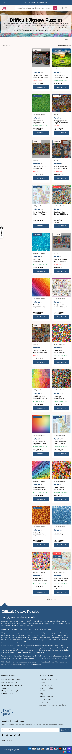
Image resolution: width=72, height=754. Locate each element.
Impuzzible (5, 629)
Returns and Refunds (9, 682)
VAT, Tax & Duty (45, 699)
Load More (50, 599)
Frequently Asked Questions (11, 685)
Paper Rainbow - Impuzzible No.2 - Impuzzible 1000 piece (39, 488)
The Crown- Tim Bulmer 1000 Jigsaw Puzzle (61, 306)
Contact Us (5, 688)
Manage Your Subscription (10, 691)
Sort (66, 39)
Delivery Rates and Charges (11, 679)
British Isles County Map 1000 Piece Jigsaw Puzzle (40, 213)
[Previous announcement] (4, 2)
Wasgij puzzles (46, 662)
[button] (66, 8)
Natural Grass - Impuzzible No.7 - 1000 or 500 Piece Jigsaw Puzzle (39, 122)
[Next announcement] (68, 2)
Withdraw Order (7, 694)
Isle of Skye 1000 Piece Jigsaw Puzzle (61, 76)
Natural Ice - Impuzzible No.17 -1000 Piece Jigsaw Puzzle (60, 534)
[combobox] (34, 8)
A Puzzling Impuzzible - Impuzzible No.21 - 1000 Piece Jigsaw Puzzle (60, 397)
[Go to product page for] (41, 57)
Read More (55, 30)
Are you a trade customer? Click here (53, 705)
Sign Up (64, 730)
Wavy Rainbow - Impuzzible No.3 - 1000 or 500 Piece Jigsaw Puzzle (39, 306)
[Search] (55, 8)
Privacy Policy (44, 702)
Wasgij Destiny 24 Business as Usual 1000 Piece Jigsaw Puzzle (60, 167)
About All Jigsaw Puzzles (48, 679)
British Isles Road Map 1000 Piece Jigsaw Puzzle (60, 443)
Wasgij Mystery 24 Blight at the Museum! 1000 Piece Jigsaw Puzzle (40, 167)
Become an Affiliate (46, 688)
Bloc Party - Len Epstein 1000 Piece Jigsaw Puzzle (60, 213)
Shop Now (40, 87)
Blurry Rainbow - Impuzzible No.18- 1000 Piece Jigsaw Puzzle (40, 443)
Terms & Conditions (46, 696)
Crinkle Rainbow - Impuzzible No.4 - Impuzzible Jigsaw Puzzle (40, 397)
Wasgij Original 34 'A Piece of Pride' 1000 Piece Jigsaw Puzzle (40, 76)
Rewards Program (46, 685)
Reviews (42, 682)
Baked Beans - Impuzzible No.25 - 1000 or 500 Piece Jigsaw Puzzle (40, 534)
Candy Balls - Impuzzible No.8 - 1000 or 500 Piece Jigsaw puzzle (60, 351)
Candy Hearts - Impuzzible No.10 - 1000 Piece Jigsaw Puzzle (40, 579)
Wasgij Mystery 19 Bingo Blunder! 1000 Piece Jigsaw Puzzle (61, 122)
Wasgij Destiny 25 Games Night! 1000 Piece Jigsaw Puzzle (40, 351)
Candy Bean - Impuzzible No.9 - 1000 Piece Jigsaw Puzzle (60, 488)
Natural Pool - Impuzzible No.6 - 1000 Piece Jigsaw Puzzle (40, 260)
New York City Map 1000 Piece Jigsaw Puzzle (61, 579)
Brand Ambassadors (46, 691)
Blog (41, 694)
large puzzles (22, 662)
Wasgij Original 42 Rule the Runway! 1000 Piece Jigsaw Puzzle (60, 260)
